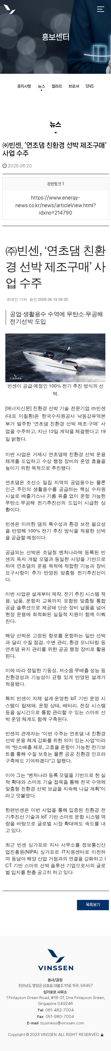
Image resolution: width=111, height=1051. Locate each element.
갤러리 (57, 86)
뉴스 (41, 86)
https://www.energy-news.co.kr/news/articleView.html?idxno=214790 (55, 205)
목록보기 (93, 905)
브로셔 (73, 86)
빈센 (9, 9)
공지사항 (24, 86)
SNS (90, 86)
